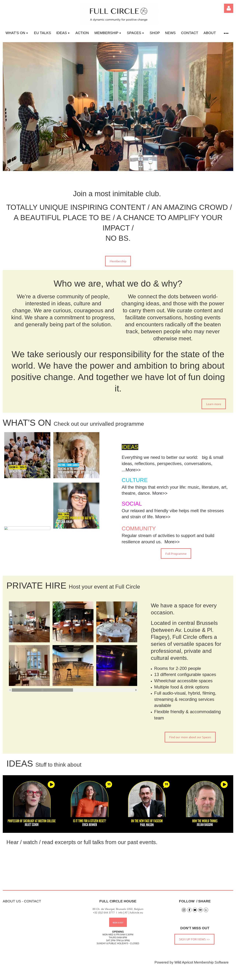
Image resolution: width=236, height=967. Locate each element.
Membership (118, 261)
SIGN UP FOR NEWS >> (194, 939)
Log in (228, 8)
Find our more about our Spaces (190, 737)
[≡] (225, 33)
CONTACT (32, 901)
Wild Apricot (183, 962)
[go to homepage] (119, 23)
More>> (133, 469)
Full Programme (176, 553)
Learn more (213, 404)
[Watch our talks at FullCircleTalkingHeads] (195, 911)
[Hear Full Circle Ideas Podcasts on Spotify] (200, 911)
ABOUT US (12, 901)
